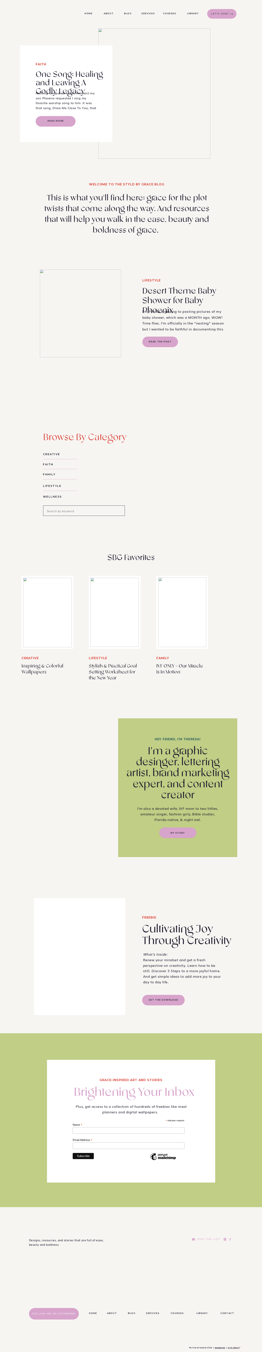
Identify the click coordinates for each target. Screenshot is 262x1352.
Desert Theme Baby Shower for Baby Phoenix (179, 300)
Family (162, 658)
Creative (30, 658)
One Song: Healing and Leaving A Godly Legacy (69, 83)
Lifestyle (151, 280)
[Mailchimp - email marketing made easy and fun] (163, 1159)
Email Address (82, 1140)
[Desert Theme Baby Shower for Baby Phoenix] (80, 313)
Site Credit (234, 1348)
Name (77, 1125)
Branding (220, 1348)
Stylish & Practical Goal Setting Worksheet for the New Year (113, 672)
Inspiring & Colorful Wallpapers (42, 669)
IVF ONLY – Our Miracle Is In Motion (179, 669)
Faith (41, 64)
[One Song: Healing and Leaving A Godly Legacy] (154, 93)
